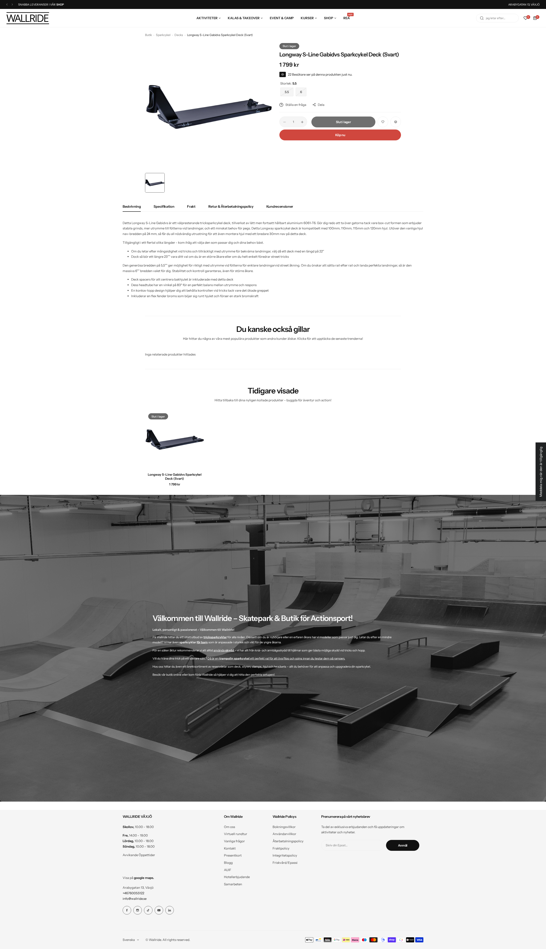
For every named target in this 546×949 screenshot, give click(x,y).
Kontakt (230, 848)
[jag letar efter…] (481, 18)
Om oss (229, 827)
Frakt (191, 206)
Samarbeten (233, 884)
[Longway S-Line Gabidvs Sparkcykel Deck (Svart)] (174, 439)
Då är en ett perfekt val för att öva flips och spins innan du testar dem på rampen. (276, 658)
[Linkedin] (169, 910)
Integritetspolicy (285, 855)
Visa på (138, 878)
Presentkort (233, 855)
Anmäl (402, 845)
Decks (178, 35)
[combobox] (497, 18)
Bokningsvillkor (284, 827)
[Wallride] (27, 18)
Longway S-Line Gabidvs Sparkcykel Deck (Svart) (175, 476)
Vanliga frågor (234, 841)
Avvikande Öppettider (139, 855)
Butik (148, 35)
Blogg (228, 863)
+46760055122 (133, 893)
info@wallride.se (135, 899)
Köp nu (340, 135)
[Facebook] (127, 910)
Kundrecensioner (279, 206)
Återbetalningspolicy (288, 841)
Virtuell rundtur (235, 834)
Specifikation (164, 206)
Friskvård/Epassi (285, 863)
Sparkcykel (163, 35)
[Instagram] (137, 910)
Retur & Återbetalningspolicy (231, 206)
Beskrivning (132, 206)
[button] (6, 4)
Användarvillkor (284, 834)
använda (223, 650)
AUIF (227, 870)
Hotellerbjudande (237, 877)
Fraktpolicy (281, 848)
